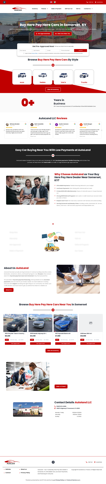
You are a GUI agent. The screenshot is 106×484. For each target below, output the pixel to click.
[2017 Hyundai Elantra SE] (66, 330)
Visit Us (78, 9)
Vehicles (8, 469)
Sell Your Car (68, 9)
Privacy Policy (35, 53)
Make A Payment (56, 9)
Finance (43, 9)
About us (24, 469)
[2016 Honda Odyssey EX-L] (40, 330)
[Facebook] (4, 2)
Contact (8, 473)
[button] (102, 130)
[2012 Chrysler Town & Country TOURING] (15, 330)
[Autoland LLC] (19, 9)
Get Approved (15, 343)
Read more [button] (33, 136)
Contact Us (87, 9)
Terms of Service (72, 480)
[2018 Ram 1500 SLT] (91, 330)
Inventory (35, 9)
